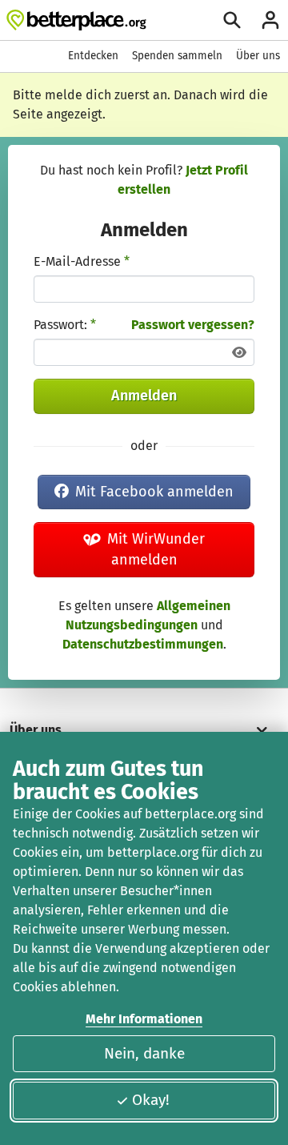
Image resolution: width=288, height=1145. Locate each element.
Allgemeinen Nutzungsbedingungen (148, 615)
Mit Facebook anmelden (154, 491)
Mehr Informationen (144, 1018)
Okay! (151, 1100)
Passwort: (65, 324)
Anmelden (144, 395)
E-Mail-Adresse (82, 261)
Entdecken (93, 55)
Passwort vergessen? (192, 324)
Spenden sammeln (177, 55)
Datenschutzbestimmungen (142, 644)
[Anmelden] (270, 20)
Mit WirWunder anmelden (156, 549)
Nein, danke (144, 1053)
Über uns (258, 55)
